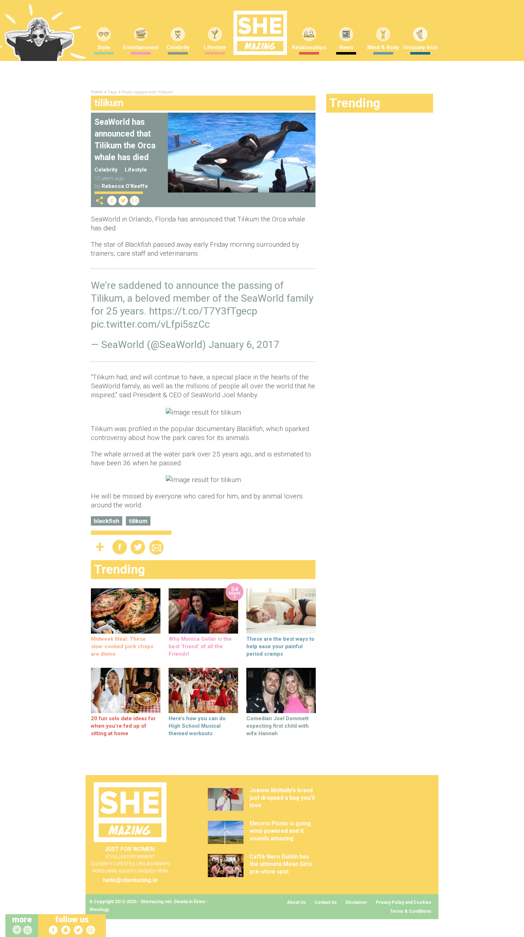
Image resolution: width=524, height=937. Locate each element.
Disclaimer (356, 902)
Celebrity (178, 47)
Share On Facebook (112, 200)
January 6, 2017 (244, 344)
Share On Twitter (123, 200)
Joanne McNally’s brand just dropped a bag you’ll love (282, 798)
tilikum (138, 520)
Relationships (309, 47)
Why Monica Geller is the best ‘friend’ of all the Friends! (200, 646)
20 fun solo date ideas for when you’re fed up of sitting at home (123, 726)
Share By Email (135, 200)
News (346, 47)
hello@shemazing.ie (130, 880)
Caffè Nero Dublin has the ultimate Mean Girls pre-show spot (281, 864)
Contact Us (325, 902)
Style (103, 47)
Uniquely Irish (420, 47)
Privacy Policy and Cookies (403, 902)
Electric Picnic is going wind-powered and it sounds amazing (280, 831)
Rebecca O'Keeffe (125, 186)
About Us (296, 902)
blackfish (106, 520)
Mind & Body (383, 47)
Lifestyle (215, 47)
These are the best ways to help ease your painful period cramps (280, 646)
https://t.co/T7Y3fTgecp (203, 311)
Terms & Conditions (410, 911)
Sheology (98, 909)
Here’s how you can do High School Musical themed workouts (197, 726)
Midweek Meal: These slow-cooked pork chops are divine (122, 646)
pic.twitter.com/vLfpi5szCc (150, 324)
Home (97, 91)
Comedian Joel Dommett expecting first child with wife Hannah (277, 726)
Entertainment (141, 47)
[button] (28, 930)
